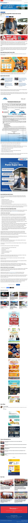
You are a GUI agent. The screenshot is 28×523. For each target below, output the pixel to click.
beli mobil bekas (15, 41)
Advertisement (22, 521)
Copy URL (18, 284)
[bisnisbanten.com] (5, 2)
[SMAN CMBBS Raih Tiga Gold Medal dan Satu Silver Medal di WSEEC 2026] (2, 442)
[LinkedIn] (4, 409)
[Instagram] (6, 409)
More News (14, 457)
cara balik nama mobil (15, 211)
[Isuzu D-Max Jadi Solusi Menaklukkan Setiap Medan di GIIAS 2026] (5, 303)
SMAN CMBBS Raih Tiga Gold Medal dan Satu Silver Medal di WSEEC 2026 (13, 441)
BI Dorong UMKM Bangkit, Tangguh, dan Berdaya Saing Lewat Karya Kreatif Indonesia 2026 (13, 0)
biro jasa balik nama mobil (12, 272)
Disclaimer (18, 521)
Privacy (20, 521)
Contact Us (26, 521)
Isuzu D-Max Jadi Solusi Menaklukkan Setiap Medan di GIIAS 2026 (4, 307)
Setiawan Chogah (5, 406)
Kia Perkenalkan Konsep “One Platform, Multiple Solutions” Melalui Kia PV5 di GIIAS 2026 (4, 298)
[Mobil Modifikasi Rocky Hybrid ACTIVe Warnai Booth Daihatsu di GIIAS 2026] (23, 303)
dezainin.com (26, 520)
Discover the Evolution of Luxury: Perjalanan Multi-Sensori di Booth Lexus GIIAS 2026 (23, 298)
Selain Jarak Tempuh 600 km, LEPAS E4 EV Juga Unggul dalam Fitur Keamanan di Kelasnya (23, 84)
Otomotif (4, 10)
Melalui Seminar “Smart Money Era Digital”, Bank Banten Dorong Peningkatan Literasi (15, 450)
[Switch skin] (24, 3)
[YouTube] (5, 409)
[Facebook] (3, 409)
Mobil (4, 12)
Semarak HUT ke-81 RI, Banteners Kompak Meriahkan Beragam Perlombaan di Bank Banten (16, 444)
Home (1, 10)
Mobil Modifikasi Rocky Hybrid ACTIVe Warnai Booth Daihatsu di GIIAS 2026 (23, 307)
